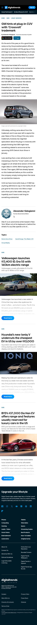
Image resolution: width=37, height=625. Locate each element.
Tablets (23, 520)
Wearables (24, 523)
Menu (2, 7)
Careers (3, 594)
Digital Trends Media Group (10, 612)
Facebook (2, 506)
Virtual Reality (5, 243)
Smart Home (5, 533)
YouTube (16, 506)
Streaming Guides (27, 529)
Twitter (12, 506)
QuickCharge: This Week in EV (24, 239)
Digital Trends (10, 9)
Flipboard (2, 511)
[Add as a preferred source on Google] (6, 38)
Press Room (24, 598)
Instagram (7, 506)
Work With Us (5, 598)
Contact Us (4, 550)
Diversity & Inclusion (7, 602)
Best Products (25, 533)
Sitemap (23, 602)
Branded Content (26, 552)
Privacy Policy (25, 594)
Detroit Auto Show (6, 239)
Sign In (32, 7)
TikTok (21, 506)
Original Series (25, 539)
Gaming (4, 526)
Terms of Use (5, 606)
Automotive (5, 539)
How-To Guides (26, 536)
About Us (4, 547)
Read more (8, 318)
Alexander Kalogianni (9, 35)
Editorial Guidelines (7, 557)
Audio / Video (5, 529)
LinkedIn (31, 506)
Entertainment (6, 536)
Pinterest (26, 506)
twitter (14, 217)
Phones (3, 520)
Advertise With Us (6, 554)
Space (23, 526)
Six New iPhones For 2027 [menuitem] (21, 12)
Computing (5, 523)
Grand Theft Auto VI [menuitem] (6, 12)
